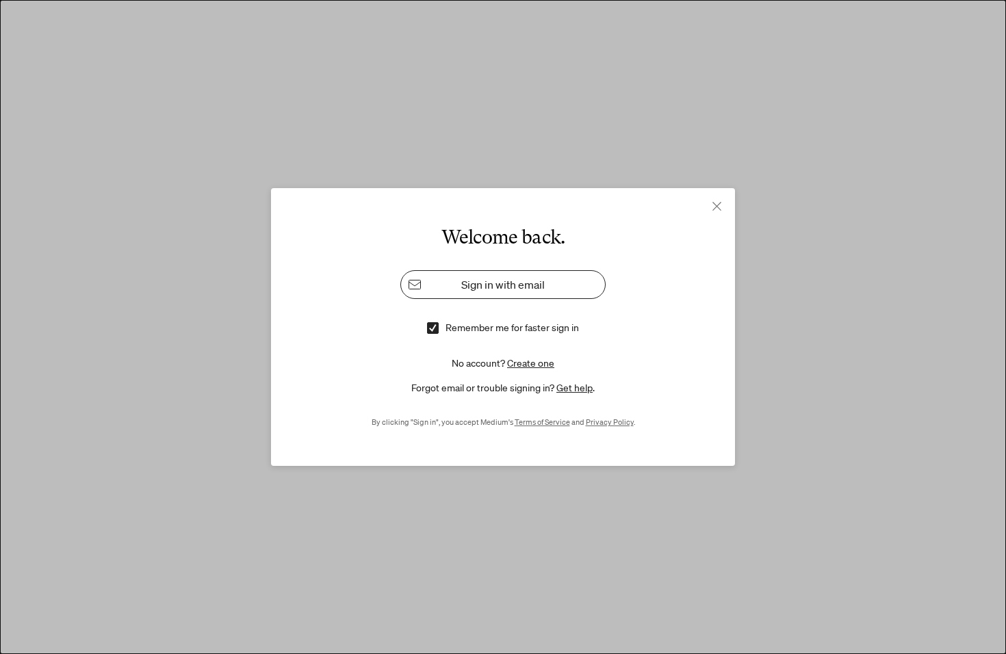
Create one (530, 363)
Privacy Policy (610, 422)
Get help (574, 388)
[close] (717, 206)
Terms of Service (542, 422)
